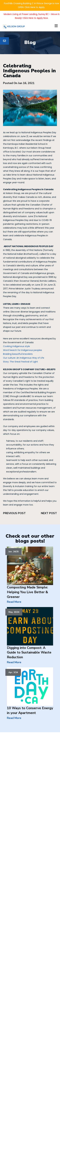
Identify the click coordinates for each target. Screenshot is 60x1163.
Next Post (49, 513)
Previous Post (14, 513)
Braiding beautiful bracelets (18, 354)
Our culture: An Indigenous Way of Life (23, 357)
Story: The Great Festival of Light (20, 361)
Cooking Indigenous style (16, 346)
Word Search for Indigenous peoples (22, 350)
